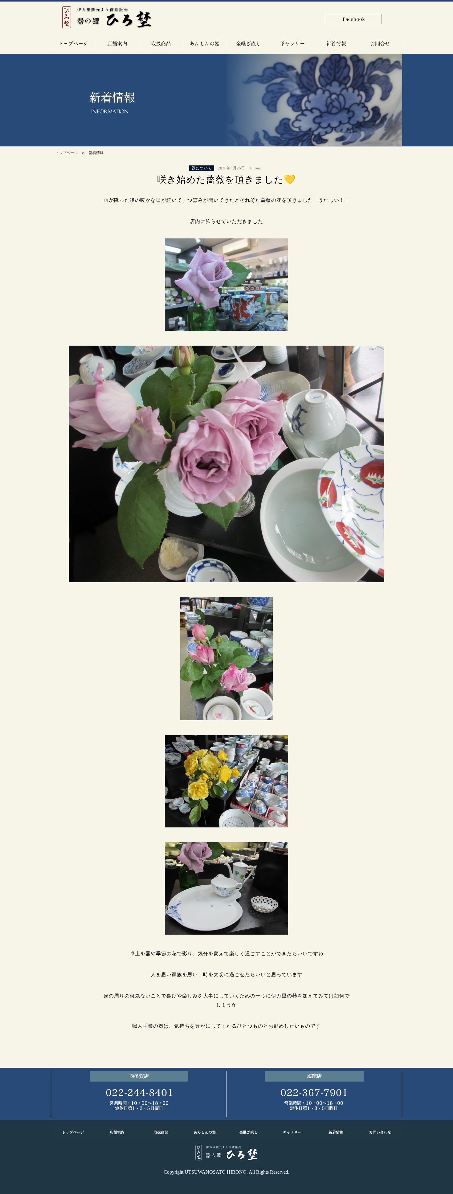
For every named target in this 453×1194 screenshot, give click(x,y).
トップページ (66, 153)
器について (202, 168)
